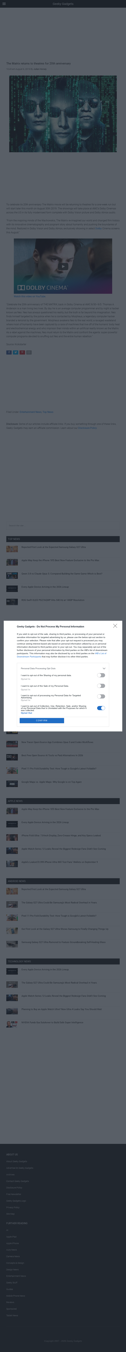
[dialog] (63, 676)
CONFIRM (41, 720)
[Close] (116, 627)
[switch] (101, 675)
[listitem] (63, 668)
